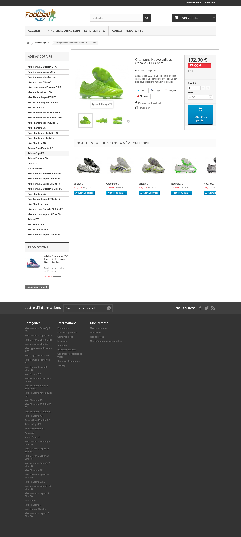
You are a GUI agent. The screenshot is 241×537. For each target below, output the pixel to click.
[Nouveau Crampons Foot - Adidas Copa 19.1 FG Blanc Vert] (185, 165)
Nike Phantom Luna (38, 204)
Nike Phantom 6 (36, 224)
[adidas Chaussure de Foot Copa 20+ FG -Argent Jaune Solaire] (88, 165)
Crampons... (113, 183)
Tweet (142, 90)
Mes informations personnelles (106, 341)
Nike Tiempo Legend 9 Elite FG (43, 102)
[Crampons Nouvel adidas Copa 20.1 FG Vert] (85, 120)
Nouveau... (177, 183)
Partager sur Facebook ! (150, 103)
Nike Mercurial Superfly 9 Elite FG (45, 189)
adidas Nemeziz (36, 168)
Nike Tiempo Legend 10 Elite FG (44, 199)
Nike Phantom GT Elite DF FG (43, 133)
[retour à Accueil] (28, 43)
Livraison (62, 341)
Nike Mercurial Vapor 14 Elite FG (44, 178)
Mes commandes (98, 328)
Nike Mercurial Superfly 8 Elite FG (45, 173)
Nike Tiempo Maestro (38, 229)
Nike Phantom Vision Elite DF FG (44, 112)
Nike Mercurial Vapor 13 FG (41, 72)
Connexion (209, 2)
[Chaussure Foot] (55, 15)
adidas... (78, 183)
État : (138, 70)
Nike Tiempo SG (36, 107)
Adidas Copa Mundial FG (40, 148)
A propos (62, 345)
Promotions (38, 247)
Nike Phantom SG (37, 128)
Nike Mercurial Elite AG (39, 82)
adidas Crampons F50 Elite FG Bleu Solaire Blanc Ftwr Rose (56, 259)
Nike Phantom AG (37, 143)
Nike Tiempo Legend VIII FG (42, 97)
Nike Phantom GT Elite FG (41, 138)
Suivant (128, 121)
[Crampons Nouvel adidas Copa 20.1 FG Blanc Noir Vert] (120, 165)
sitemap (61, 365)
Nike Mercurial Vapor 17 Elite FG (44, 234)
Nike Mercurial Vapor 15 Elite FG (44, 184)
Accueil (34, 31)
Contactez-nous (193, 2)
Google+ (171, 90)
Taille (191, 93)
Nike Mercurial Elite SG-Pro (42, 77)
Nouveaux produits (67, 332)
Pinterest (143, 96)
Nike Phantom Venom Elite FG (43, 123)
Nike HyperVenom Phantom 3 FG (44, 87)
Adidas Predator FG (128, 31)
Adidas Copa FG (36, 153)
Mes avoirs (95, 332)
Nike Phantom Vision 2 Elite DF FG (45, 117)
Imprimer (145, 108)
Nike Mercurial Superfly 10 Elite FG (76, 31)
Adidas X (32, 163)
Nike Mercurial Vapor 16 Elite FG (44, 214)
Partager (156, 90)
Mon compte (99, 323)
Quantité (192, 83)
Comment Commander (68, 361)
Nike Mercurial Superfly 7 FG (42, 67)
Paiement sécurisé (66, 349)
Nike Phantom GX (37, 194)
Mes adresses (97, 337)
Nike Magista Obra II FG (40, 92)
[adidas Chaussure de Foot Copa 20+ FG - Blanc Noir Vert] (153, 165)
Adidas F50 (33, 219)
